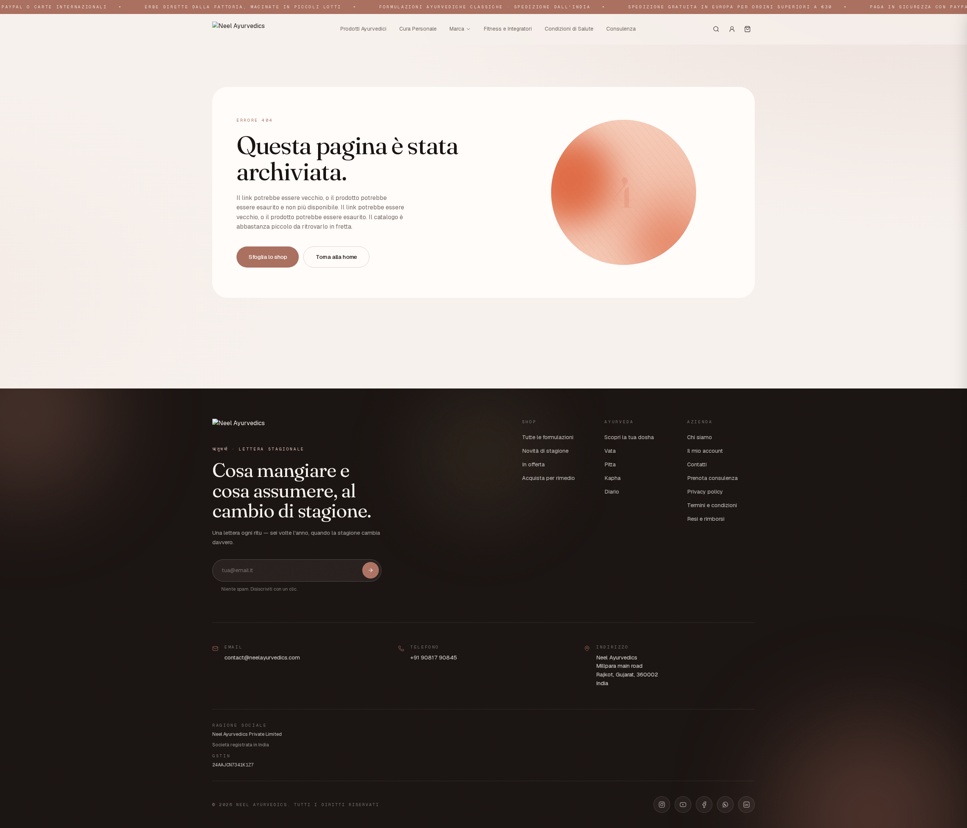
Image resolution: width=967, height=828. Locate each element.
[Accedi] (732, 29)
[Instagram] (661, 804)
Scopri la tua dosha (629, 437)
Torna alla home (336, 256)
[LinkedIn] (746, 804)
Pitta (610, 464)
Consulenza (621, 28)
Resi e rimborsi (705, 518)
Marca (457, 28)
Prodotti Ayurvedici (363, 28)
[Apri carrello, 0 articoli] (747, 29)
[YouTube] (683, 804)
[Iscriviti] (370, 570)
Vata (610, 450)
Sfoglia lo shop (268, 256)
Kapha (612, 478)
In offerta (533, 464)
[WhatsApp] (725, 804)
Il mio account (705, 450)
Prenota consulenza (712, 478)
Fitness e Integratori (508, 28)
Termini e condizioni (712, 505)
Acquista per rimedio (548, 478)
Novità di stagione (545, 450)
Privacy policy (705, 491)
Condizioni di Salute (569, 28)
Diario (611, 491)
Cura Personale (418, 28)
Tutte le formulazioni (547, 437)
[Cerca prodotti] (716, 29)
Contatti (697, 464)
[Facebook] (704, 804)
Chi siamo (699, 437)
